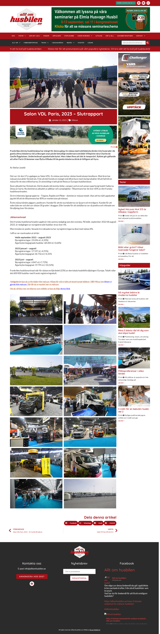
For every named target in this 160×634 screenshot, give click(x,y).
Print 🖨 (114, 147)
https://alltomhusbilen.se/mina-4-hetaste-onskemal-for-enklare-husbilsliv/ (123, 602)
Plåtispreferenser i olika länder (131, 372)
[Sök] (148, 43)
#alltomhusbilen (111, 609)
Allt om (15, 43)
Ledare (90, 43)
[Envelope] (148, 3)
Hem (13, 36)
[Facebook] (138, 3)
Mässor (46, 36)
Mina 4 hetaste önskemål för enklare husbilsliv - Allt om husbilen (126, 619)
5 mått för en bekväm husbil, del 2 (133, 410)
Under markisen (84, 36)
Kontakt (139, 36)
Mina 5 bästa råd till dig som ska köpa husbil (133, 332)
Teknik (43, 43)
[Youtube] (143, 3)
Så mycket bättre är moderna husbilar (129, 294)
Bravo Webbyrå (95, 630)
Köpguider (57, 36)
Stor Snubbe (69, 36)
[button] (71, 523)
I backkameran (57, 43)
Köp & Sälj (110, 36)
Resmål (69, 43)
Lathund (99, 36)
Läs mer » (121, 221)
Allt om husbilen (119, 569)
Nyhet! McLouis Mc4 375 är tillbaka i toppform (132, 210)
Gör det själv (34, 36)
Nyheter (81, 43)
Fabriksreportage (31, 43)
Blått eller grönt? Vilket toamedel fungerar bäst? (131, 248)
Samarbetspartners (125, 36)
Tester (20, 36)
